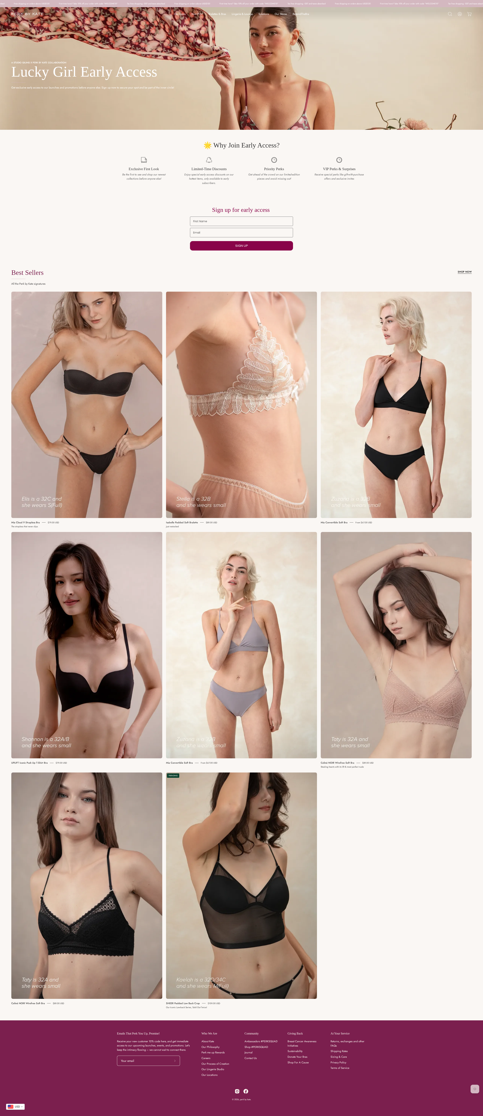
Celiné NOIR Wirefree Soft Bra (337, 763)
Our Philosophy (210, 1047)
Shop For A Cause (298, 1062)
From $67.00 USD (363, 522)
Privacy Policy (338, 1062)
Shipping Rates (339, 1051)
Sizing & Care (339, 1057)
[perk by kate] (27, 14)
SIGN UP (241, 245)
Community (252, 1033)
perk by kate (245, 1099)
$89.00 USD (211, 522)
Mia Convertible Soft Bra (334, 522)
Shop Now (465, 271)
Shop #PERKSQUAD (256, 1047)
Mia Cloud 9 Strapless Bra (25, 522)
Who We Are (209, 1033)
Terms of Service (340, 1068)
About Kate (208, 1041)
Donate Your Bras (297, 1057)
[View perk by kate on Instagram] (237, 1091)
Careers (206, 1058)
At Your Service (340, 1033)
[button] (450, 14)
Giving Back (295, 1033)
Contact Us (251, 1058)
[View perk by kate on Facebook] (246, 1091)
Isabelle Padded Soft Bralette (182, 522)
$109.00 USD (214, 1003)
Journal (248, 1052)
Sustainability (295, 1051)
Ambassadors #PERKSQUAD (261, 1041)
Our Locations (210, 1075)
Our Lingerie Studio (213, 1069)
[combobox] (15, 1107)
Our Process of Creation (215, 1064)
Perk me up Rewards (213, 1052)
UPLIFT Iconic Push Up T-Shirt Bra (29, 763)
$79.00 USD (53, 522)
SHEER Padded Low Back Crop (183, 1003)
